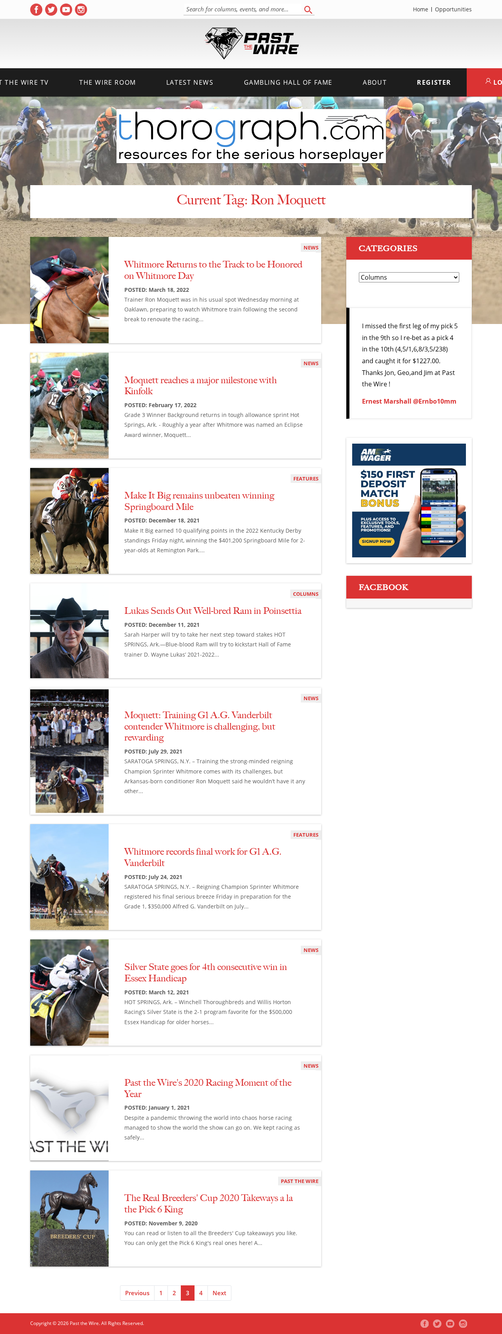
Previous (137, 1293)
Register (434, 82)
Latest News (190, 82)
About (375, 82)
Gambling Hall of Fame (288, 82)
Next (219, 1293)
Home (420, 9)
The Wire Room (107, 82)
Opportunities (453, 9)
